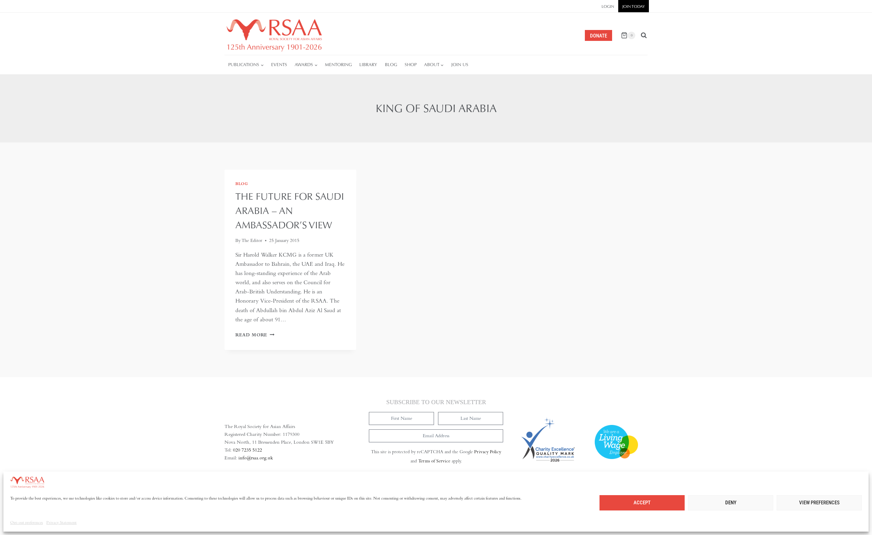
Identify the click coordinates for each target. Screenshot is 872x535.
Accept (642, 503)
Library (368, 64)
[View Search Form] (644, 35)
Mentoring (338, 64)
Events (279, 64)
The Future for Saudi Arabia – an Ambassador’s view (289, 210)
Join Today (633, 6)
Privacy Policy (487, 452)
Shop (411, 64)
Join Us (459, 64)
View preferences (819, 503)
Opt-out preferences (26, 522)
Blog (391, 64)
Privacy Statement (61, 522)
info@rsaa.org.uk (255, 458)
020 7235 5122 (247, 450)
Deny (730, 503)
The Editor (252, 240)
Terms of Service (434, 461)
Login (608, 6)
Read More (255, 335)
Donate (598, 36)
